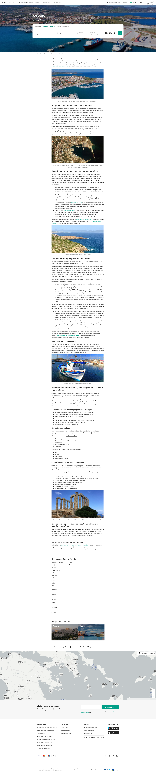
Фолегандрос (56, 570)
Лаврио (63, 54)
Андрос (54, 567)
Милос (53, 599)
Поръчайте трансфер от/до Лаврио (68, 335)
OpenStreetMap (152, 698)
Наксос (54, 578)
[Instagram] (109, 755)
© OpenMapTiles (140, 698)
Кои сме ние (64, 727)
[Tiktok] (113, 755)
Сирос (53, 580)
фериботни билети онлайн (60, 66)
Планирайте (46, 2)
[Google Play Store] (113, 728)
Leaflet (128, 698)
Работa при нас (66, 733)
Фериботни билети (43, 54)
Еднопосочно (37, 26)
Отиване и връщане (49, 26)
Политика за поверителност (76, 769)
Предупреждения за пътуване (94, 737)
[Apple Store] (113, 732)
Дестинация (60, 31)
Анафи (54, 565)
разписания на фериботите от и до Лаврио (75, 545)
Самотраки (55, 605)
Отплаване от (39, 31)
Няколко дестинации (63, 26)
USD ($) (142, 2)
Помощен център (89, 730)
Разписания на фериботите (46, 739)
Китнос (54, 592)
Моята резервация (113, 2)
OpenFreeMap (134, 698)
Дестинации (54, 54)
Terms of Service (85, 712)
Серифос (54, 607)
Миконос (54, 575)
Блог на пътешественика (45, 730)
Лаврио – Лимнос (76, 202)
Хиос (53, 597)
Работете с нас (66, 730)
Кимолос (54, 589)
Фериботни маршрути (44, 736)
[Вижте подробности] (45, 711)
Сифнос (54, 610)
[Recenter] (153, 690)
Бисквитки (64, 769)
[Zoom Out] (153, 696)
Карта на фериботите (83, 219)
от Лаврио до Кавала (70, 210)
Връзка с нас (88, 733)
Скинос (54, 612)
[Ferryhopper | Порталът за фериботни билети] (6, 3)
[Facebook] (105, 755)
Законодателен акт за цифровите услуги (50, 770)
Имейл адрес (85, 706)
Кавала (54, 583)
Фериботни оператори (44, 742)
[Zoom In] (153, 693)
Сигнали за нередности (92, 769)
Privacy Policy (110, 711)
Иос (53, 572)
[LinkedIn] (117, 755)
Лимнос (54, 594)
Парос (53, 602)
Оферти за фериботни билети (29, 2)
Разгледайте (57, 2)
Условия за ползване (54, 769)
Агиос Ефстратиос (58, 562)
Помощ (125, 2)
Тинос (71, 562)
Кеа (53, 585)
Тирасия (71, 565)
